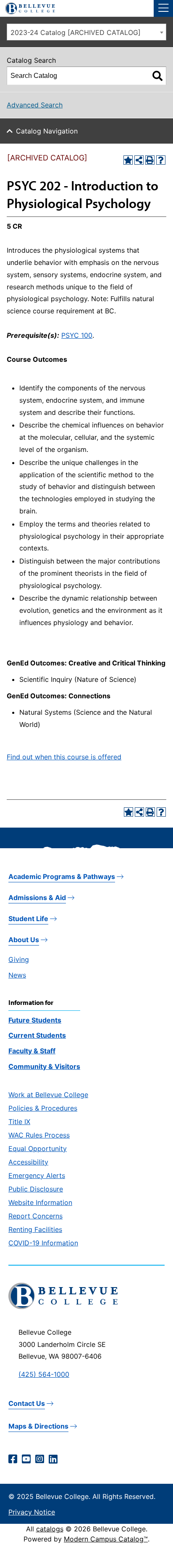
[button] (163, 8)
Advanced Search (35, 105)
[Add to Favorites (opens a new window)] (128, 160)
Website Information (40, 1202)
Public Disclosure (35, 1189)
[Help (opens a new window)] (160, 160)
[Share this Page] (139, 160)
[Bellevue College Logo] (27, 7)
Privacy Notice (31, 1512)
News (17, 975)
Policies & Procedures (42, 1108)
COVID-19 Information (43, 1243)
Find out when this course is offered (64, 757)
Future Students (34, 1020)
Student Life (28, 918)
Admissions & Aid (37, 897)
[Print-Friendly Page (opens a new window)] (150, 160)
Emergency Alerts (36, 1175)
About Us (23, 939)
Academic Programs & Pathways (61, 876)
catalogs (49, 1529)
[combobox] (86, 32)
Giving (18, 959)
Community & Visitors (44, 1066)
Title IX (19, 1121)
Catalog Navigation (47, 131)
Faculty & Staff (31, 1051)
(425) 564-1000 (43, 1374)
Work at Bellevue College (48, 1094)
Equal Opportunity (37, 1148)
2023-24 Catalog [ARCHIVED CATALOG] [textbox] (75, 32)
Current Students (37, 1035)
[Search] (157, 76)
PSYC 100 (76, 335)
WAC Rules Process (39, 1135)
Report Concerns (35, 1216)
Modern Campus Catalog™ (106, 1539)
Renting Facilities (35, 1229)
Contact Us (26, 1403)
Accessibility (28, 1162)
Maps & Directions (38, 1426)
